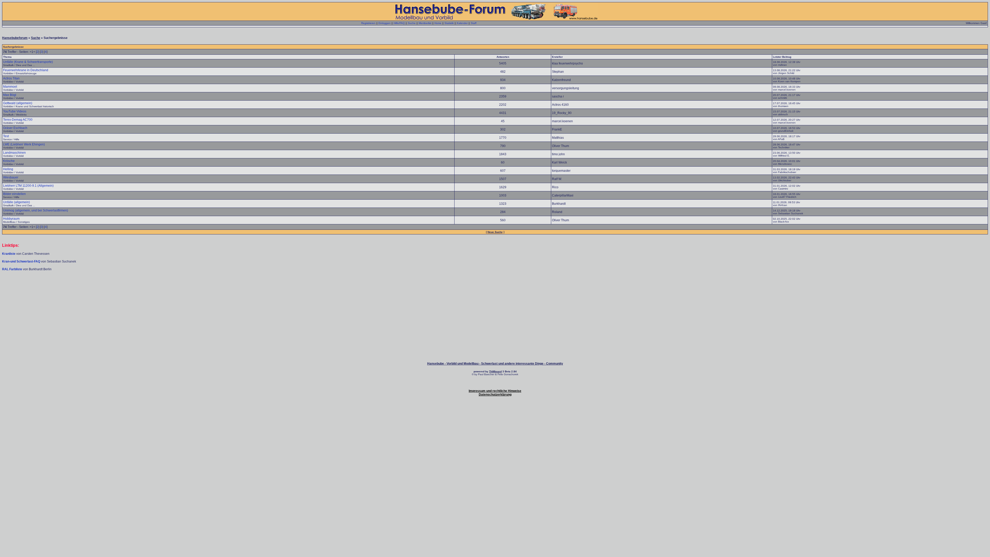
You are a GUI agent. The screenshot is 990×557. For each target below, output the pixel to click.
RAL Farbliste (12, 269)
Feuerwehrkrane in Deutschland (25, 70)
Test (6, 136)
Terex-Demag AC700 (17, 119)
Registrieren (368, 23)
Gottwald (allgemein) (17, 103)
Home (437, 23)
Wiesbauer (10, 177)
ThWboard (495, 371)
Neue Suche (495, 232)
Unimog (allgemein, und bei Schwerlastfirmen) (35, 210)
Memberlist (425, 23)
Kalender (462, 23)
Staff (473, 23)
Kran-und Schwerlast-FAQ (21, 261)
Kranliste (8, 254)
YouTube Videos (14, 111)
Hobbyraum (11, 218)
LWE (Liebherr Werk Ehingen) (24, 144)
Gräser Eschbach (15, 128)
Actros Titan (11, 78)
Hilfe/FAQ (399, 23)
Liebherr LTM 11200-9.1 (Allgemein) (28, 185)
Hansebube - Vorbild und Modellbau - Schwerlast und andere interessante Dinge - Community (495, 363)
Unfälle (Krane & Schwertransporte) (28, 62)
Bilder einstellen (14, 194)
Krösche (9, 161)
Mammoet (10, 86)
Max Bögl (9, 95)
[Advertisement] (495, 286)
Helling (8, 169)
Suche (412, 23)
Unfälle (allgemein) (16, 202)
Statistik (449, 23)
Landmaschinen (14, 152)
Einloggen (384, 23)
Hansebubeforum (15, 38)
